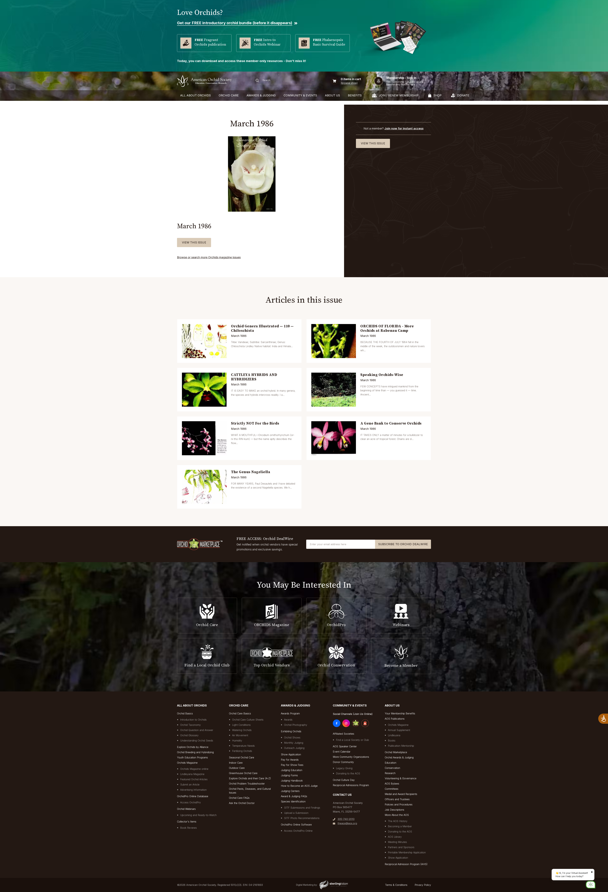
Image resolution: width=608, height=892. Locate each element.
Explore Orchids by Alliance (192, 747)
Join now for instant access (404, 128)
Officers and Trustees (397, 799)
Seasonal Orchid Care (241, 757)
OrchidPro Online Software (296, 824)
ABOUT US (332, 95)
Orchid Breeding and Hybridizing (195, 752)
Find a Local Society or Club (352, 739)
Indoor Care (236, 762)
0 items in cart (351, 79)
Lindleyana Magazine (192, 774)
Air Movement (240, 735)
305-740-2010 (346, 819)
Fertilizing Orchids (242, 751)
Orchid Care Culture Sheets (247, 719)
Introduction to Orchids (193, 719)
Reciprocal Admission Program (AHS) (406, 864)
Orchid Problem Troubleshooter (247, 783)
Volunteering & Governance (400, 778)
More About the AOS (397, 814)
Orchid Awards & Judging (399, 757)
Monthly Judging (293, 742)
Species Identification (293, 801)
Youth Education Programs (192, 757)
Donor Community (343, 762)
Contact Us (342, 794)
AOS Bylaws (392, 783)
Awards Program (290, 713)
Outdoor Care (237, 767)
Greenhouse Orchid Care (243, 773)
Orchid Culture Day (344, 780)
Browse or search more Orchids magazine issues (209, 257)
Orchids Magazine (187, 762)
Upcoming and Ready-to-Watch (198, 815)
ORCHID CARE (229, 95)
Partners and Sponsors (401, 847)
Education (390, 762)
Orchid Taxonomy (190, 724)
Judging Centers (290, 791)
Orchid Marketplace (396, 752)
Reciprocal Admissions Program (351, 785)
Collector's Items (186, 821)
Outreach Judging (294, 748)
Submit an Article (190, 784)
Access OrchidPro (190, 802)
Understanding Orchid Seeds (196, 740)
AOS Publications (395, 718)
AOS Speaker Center (345, 746)
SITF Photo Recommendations (302, 818)
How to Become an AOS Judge (299, 785)
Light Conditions (241, 724)
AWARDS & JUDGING (261, 95)
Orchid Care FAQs (239, 797)
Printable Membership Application (407, 852)
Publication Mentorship (401, 745)
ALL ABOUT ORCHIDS (195, 95)
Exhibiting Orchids (291, 731)
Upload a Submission (296, 812)
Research (390, 773)
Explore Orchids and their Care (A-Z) (250, 778)
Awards (288, 719)
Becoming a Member (400, 826)
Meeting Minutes (397, 842)
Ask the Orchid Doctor (242, 803)
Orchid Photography (295, 724)
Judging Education (291, 770)
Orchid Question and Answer (196, 730)
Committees (391, 788)
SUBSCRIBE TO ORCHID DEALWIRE (403, 544)
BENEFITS (355, 95)
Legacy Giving (344, 768)
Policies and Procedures (398, 804)
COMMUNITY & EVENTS (300, 95)
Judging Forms (289, 775)
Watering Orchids (242, 730)
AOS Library (395, 836)
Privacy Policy (423, 884)
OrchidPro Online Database (192, 796)
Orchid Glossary (189, 735)
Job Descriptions (394, 809)
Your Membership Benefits (400, 713)
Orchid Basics (185, 713)
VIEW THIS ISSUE (194, 242)
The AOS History (397, 821)
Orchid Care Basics (240, 713)
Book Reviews (188, 827)
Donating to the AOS (348, 773)
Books (391, 740)
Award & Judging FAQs (294, 796)
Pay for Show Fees (292, 764)
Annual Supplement (399, 730)
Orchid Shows (292, 737)
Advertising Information (193, 789)
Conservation (392, 767)
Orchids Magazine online (194, 768)
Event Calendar (341, 751)
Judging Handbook (292, 780)
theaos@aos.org (347, 823)
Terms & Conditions (396, 884)
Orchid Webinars (186, 808)
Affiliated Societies (343, 733)
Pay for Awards (290, 759)
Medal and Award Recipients (401, 794)
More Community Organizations (351, 756)
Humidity (237, 740)
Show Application (291, 754)
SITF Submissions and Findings (302, 807)
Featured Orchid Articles (194, 779)
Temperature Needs (243, 745)
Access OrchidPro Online (298, 830)
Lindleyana (394, 735)
